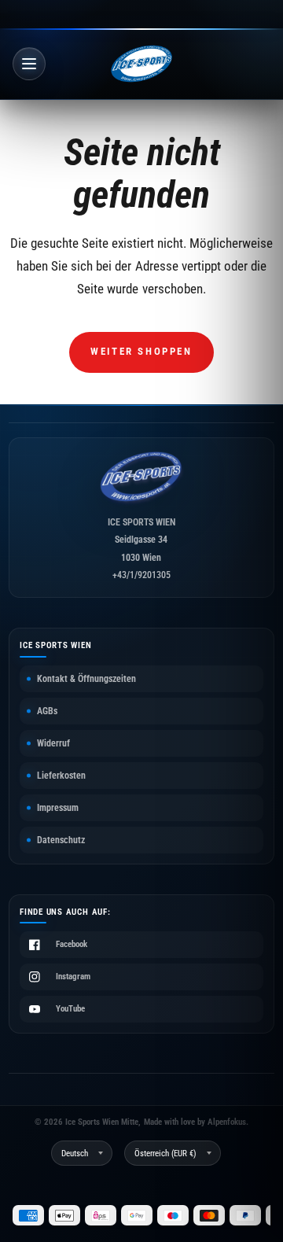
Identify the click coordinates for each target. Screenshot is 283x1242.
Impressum (58, 807)
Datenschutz (61, 840)
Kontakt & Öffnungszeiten (86, 678)
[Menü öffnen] (29, 63)
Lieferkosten (61, 775)
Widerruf (53, 743)
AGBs (47, 711)
